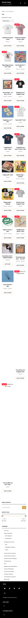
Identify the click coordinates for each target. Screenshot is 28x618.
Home (3, 11)
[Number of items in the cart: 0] (24, 3)
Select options (7, 45)
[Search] (24, 507)
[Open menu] (20, 3)
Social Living (6, 2)
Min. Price (4, 520)
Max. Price (23, 520)
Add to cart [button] (8, 264)
